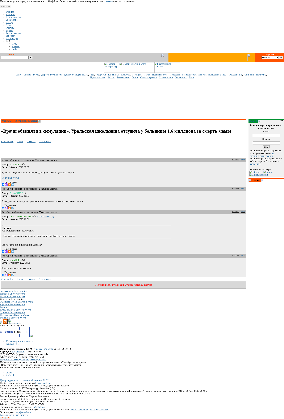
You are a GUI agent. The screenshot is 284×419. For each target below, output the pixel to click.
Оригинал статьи (10, 178)
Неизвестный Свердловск (183, 74)
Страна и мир (166, 77)
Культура (125, 74)
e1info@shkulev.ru (79, 409)
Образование (235, 74)
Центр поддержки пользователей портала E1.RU (24, 380)
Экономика (181, 77)
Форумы (6, 121)
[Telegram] (12, 184)
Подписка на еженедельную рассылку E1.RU (23, 359)
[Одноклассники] (9, 184)
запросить (255, 164)
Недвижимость (159, 74)
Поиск (20, 141)
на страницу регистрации (262, 154)
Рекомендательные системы (14, 415)
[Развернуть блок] (250, 180)
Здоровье (101, 74)
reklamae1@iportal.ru (44, 349)
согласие (108, 1)
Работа (111, 77)
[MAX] (6, 184)
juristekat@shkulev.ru (99, 409)
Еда (92, 74)
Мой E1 (253, 121)
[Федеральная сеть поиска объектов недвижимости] (31, 336)
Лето (191, 77)
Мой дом (136, 74)
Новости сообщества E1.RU (212, 74)
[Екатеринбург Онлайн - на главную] (167, 72)
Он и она (249, 74)
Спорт (135, 77)
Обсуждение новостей (26, 121)
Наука (147, 74)
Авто (18, 74)
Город (36, 74)
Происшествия (97, 77)
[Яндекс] (268, 172)
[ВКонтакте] (3, 184)
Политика (261, 74)
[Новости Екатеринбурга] (111, 72)
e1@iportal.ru (18, 351)
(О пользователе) (45, 216)
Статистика (45, 141)
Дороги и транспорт (51, 74)
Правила (31, 141)
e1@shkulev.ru (39, 407)
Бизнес (27, 74)
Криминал (113, 74)
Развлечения (123, 77)
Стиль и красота (148, 77)
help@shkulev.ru (43, 383)
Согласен (5, 6)
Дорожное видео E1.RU (76, 74)
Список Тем (7, 141)
